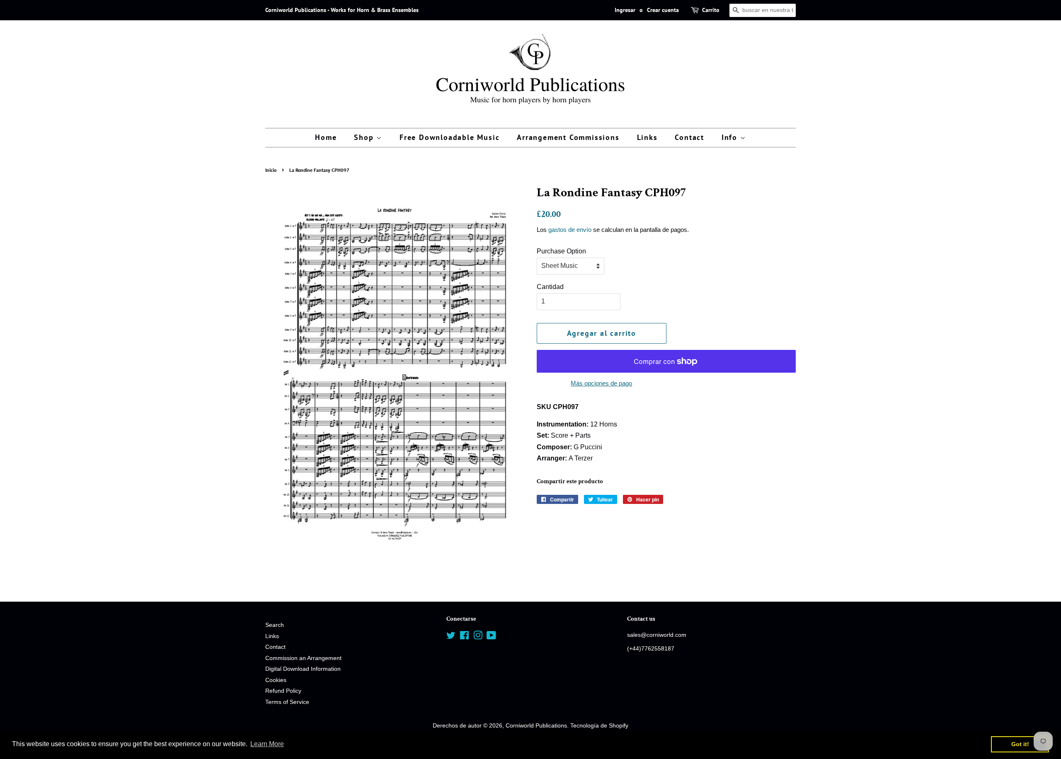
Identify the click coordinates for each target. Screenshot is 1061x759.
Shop (365, 137)
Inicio (270, 170)
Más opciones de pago (601, 383)
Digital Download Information (303, 669)
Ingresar (625, 10)
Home (326, 137)
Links (647, 137)
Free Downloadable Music (449, 137)
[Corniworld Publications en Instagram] (477, 637)
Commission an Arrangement (303, 658)
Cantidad (550, 286)
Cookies (275, 680)
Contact (689, 137)
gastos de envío (569, 229)
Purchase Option (561, 251)
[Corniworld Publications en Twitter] (450, 637)
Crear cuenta (663, 10)
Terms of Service (287, 702)
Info (731, 137)
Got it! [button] (1020, 744)
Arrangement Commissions (568, 137)
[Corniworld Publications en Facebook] (464, 637)
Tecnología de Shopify (599, 726)
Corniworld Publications (536, 726)
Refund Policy (283, 691)
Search (274, 625)
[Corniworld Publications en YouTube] (491, 637)
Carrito (710, 10)
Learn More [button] (267, 743)
